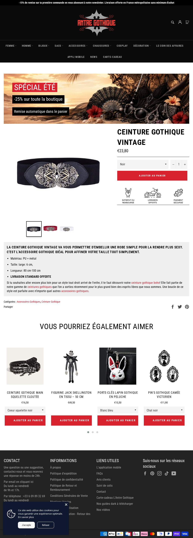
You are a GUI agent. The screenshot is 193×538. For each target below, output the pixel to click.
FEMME (10, 45)
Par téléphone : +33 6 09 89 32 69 (24, 496)
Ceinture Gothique (50, 301)
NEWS (93, 56)
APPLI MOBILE (76, 56)
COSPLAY (122, 45)
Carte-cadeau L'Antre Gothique (115, 497)
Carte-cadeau (112, 56)
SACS (58, 45)
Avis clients (103, 479)
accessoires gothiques (74, 291)
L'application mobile (108, 467)
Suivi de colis (104, 485)
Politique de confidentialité (66, 479)
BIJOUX (42, 45)
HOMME (26, 45)
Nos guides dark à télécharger (114, 504)
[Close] (66, 504)
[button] (88, 432)
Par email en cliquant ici (18, 482)
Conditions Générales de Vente (69, 496)
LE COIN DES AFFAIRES (170, 45)
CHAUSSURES (101, 45)
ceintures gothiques (40, 287)
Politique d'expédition (63, 473)
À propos (55, 467)
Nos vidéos (103, 510)
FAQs (99, 473)
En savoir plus (26, 517)
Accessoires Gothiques (28, 301)
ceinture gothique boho (145, 282)
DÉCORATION (141, 45)
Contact (101, 491)
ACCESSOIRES (77, 45)
